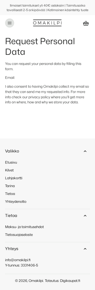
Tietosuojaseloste (19, 234)
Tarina (10, 185)
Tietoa (10, 193)
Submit (11, 110)
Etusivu (11, 162)
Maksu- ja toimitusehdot (24, 226)
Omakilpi (36, 280)
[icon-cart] (84, 23)
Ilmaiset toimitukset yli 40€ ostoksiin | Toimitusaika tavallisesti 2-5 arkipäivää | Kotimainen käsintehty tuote (47, 7)
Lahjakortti (13, 177)
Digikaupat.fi (70, 280)
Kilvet (9, 170)
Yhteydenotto (15, 201)
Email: (10, 77)
